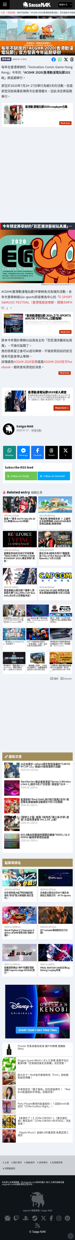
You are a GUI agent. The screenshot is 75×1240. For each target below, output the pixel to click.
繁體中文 (63, 4)
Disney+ (68, 678)
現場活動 (6, 59)
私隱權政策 (57, 1162)
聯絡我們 (30, 1162)
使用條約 (43, 1162)
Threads (51, 455)
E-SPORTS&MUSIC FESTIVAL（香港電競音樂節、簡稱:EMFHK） (36, 302)
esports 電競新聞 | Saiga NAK (37, 1210)
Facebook (38, 455)
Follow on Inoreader (54, 476)
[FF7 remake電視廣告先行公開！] (55, 915)
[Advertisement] (37, 179)
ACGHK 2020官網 (26, 361)
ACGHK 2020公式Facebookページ (61, 284)
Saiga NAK (37, 5)
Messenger (23, 455)
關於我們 (17, 1162)
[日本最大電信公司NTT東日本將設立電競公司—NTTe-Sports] (55, 877)
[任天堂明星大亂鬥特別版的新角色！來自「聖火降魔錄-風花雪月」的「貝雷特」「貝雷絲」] (19, 877)
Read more (60, 408)
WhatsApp (9, 455)
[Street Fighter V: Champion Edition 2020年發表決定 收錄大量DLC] (19, 915)
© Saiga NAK (37, 1231)
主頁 (7, 1162)
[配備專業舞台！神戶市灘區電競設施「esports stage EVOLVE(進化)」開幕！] (19, 952)
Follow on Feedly (20, 476)
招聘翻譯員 (10, 1168)
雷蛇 (56, 678)
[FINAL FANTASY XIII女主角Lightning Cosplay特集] (55, 952)
